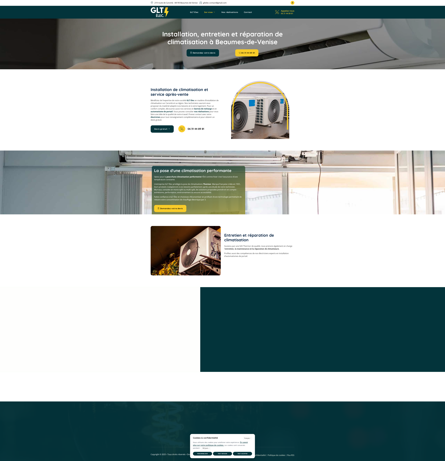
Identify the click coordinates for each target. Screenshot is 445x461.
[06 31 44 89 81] (181, 128)
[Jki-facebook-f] (292, 3)
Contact (248, 12)
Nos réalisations (229, 12)
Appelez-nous (287, 11)
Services (208, 12)
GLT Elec (194, 12)
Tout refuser (222, 454)
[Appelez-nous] (277, 12)
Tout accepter (243, 454)
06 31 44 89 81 (287, 13)
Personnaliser (202, 454)
